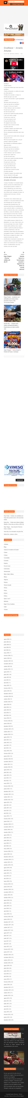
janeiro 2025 (6, 690)
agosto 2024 (6, 704)
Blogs (5, 547)
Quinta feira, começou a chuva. (11, 534)
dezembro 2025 (7, 661)
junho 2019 (6, 873)
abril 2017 (6, 943)
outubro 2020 (7, 829)
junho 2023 (6, 742)
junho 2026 (6, 644)
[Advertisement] (14, 15)
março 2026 (6, 652)
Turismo (6, 609)
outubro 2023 (7, 731)
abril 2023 (6, 748)
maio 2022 (6, 777)
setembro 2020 (7, 832)
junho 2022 (6, 775)
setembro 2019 (7, 865)
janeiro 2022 (6, 788)
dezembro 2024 (7, 693)
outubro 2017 (7, 927)
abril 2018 (6, 911)
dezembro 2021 (7, 791)
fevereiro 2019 (7, 884)
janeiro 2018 (6, 919)
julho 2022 (6, 772)
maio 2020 (6, 843)
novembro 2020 (7, 826)
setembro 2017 (7, 930)
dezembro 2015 (7, 987)
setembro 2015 (7, 995)
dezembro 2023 (7, 726)
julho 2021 (6, 805)
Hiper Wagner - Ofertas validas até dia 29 (8, 258)
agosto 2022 (6, 769)
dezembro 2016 (7, 954)
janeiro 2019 (6, 886)
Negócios (6, 579)
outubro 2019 (7, 862)
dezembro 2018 (7, 889)
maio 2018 (6, 908)
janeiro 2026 (6, 658)
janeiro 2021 (6, 821)
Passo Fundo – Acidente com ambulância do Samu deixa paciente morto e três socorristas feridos (13, 517)
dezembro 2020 (7, 824)
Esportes (6, 563)
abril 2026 (6, 650)
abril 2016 (6, 976)
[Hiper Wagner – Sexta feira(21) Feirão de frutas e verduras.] (13, 339)
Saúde (5, 606)
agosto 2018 (6, 900)
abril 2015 (6, 1009)
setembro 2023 (7, 734)
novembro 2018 (7, 892)
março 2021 (6, 816)
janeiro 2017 (6, 952)
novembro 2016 (7, 957)
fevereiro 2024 (7, 720)
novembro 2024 (7, 696)
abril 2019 (6, 878)
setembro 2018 (7, 897)
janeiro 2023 (6, 756)
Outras (5, 590)
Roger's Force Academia (9, 604)
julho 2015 (6, 1000)
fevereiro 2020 (7, 851)
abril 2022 (6, 780)
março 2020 (6, 848)
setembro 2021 (7, 799)
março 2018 (6, 913)
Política (5, 596)
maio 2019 (6, 875)
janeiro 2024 (6, 723)
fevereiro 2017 (7, 949)
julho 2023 (6, 739)
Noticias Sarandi (7, 585)
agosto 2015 (6, 998)
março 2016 (6, 979)
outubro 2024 (7, 699)
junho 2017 (6, 938)
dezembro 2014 (7, 1020)
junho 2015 (6, 1003)
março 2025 (6, 685)
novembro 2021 (7, 794)
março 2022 (6, 783)
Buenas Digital (20, 1096)
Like (21, 53)
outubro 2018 (7, 894)
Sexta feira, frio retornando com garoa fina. (13, 531)
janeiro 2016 (6, 984)
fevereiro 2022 (7, 786)
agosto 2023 (6, 737)
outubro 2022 (7, 764)
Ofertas (5, 587)
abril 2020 (6, 845)
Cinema (5, 552)
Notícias (13, 53)
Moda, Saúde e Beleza (9, 574)
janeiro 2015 (6, 1017)
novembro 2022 (7, 761)
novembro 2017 (7, 924)
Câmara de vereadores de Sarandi (11, 549)
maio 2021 (6, 810)
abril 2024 (6, 715)
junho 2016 (6, 971)
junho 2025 (6, 677)
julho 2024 (6, 707)
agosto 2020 (6, 835)
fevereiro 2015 (7, 1014)
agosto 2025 (6, 671)
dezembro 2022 (7, 758)
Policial (5, 593)
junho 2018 (6, 905)
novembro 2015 (7, 990)
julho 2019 (6, 870)
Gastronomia (6, 568)
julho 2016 (6, 968)
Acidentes (6, 544)
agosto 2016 (6, 965)
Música (5, 576)
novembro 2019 (7, 859)
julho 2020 (6, 837)
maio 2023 (6, 745)
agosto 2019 (6, 867)
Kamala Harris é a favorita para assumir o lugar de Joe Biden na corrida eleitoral (20, 262)
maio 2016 (6, 973)
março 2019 (6, 881)
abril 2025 (6, 682)
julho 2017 (6, 935)
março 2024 (6, 718)
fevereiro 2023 (7, 753)
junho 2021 (6, 807)
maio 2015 (6, 1006)
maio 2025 (6, 680)
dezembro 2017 (7, 922)
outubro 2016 (7, 960)
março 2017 (6, 946)
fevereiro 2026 (7, 655)
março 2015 (6, 1011)
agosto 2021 (6, 802)
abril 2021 (6, 813)
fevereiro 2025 (7, 688)
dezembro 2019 (7, 856)
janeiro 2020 (6, 854)
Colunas (5, 555)
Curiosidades (6, 557)
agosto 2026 (6, 639)
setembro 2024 (7, 701)
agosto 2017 (6, 933)
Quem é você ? (7, 598)
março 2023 (6, 750)
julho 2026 (6, 642)
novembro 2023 (7, 729)
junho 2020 (6, 840)
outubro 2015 (7, 992)
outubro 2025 (7, 666)
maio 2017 (6, 941)
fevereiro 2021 (7, 818)
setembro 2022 (7, 767)
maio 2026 (6, 647)
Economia (6, 560)
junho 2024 (6, 710)
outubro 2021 (7, 797)
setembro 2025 (7, 669)
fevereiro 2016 (7, 981)
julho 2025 (6, 674)
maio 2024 (6, 712)
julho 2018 (6, 903)
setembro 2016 (7, 962)
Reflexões (17, 53)
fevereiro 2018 (7, 916)
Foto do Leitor (7, 566)
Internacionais (7, 571)
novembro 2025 (7, 663)
